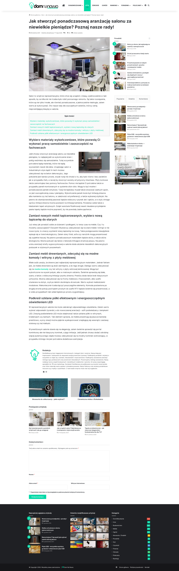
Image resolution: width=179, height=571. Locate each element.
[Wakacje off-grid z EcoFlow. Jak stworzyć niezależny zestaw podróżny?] (76, 521)
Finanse (115, 549)
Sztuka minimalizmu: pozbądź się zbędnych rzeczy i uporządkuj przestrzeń (138, 75)
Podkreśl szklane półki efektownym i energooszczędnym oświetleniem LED (61, 133)
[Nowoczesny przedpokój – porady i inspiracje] (120, 109)
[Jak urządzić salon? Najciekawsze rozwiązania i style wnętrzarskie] (69, 419)
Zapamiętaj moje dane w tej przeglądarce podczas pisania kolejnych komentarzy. (58, 492)
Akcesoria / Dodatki (119, 535)
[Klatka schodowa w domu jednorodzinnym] (120, 119)
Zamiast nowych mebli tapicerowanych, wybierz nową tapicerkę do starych (62, 127)
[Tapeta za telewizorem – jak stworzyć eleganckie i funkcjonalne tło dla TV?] (97, 419)
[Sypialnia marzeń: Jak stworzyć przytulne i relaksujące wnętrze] (89, 521)
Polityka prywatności (136, 567)
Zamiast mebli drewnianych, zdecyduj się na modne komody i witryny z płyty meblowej (66, 130)
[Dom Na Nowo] (43, 5)
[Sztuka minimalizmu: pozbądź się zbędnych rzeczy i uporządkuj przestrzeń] (120, 76)
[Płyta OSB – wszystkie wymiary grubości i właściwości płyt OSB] (120, 137)
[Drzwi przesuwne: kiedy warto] (120, 56)
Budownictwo (117, 525)
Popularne (120, 99)
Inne (114, 522)
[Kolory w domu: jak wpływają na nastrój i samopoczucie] (120, 47)
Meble (115, 529)
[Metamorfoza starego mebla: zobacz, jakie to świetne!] (76, 544)
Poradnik (125, 5)
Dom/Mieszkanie (74, 5)
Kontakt (147, 567)
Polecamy (137, 5)
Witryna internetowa (78, 483)
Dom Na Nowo (68, 567)
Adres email (33, 483)
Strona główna (35, 15)
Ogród (104, 5)
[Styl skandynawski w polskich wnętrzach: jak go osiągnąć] (41, 419)
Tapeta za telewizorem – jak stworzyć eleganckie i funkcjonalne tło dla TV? (94, 430)
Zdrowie (95, 5)
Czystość (116, 545)
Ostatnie (132, 99)
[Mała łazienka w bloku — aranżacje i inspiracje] (120, 146)
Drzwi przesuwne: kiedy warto (138, 53)
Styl (87, 5)
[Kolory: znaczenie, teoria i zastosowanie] (76, 528)
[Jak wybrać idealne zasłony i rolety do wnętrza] (89, 536)
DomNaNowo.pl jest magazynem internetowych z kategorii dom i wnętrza (66, 353)
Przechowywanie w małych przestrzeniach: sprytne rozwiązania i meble (137, 65)
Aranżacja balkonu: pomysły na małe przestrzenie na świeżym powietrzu (138, 85)
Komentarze (143, 99)
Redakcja (46, 350)
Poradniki (116, 539)
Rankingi (113, 5)
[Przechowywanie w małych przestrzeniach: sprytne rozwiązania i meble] (120, 66)
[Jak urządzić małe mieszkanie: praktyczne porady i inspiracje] (89, 528)
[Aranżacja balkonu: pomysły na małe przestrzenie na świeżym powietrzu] (120, 85)
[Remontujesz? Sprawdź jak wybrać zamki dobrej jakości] (120, 128)
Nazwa (31, 474)
